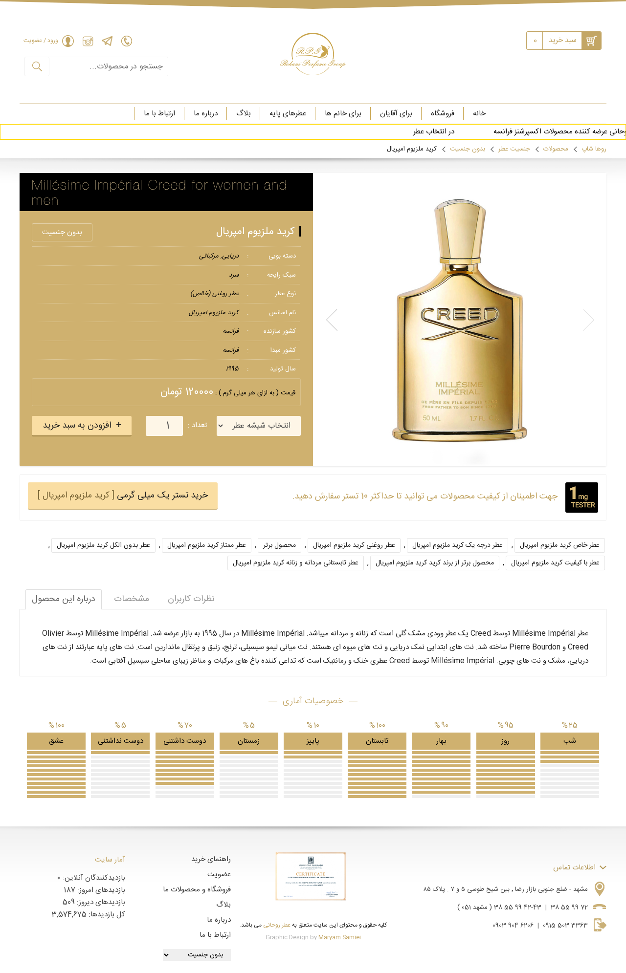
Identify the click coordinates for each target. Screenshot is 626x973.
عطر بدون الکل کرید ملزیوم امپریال (103, 545)
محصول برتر (279, 545)
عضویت (219, 874)
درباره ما (206, 114)
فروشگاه (442, 114)
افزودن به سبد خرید (77, 425)
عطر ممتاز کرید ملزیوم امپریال (206, 545)
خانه (479, 114)
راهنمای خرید (211, 859)
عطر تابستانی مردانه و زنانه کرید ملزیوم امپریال (295, 563)
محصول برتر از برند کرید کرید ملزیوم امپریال (435, 563)
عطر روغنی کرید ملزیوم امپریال (354, 545)
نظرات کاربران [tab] (191, 599)
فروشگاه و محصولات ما (197, 890)
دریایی (230, 256)
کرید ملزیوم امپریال (255, 231)
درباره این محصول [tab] (63, 599)
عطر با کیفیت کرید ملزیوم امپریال (555, 563)
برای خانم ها (343, 114)
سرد (234, 275)
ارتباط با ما (159, 114)
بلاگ (243, 114)
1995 (232, 369)
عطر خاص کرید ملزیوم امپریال (560, 545)
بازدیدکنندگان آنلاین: (93, 878)
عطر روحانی (277, 925)
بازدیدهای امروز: (100, 890)
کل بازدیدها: (106, 914)
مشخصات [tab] (131, 599)
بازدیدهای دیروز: (100, 902)
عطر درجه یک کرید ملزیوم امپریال (457, 545)
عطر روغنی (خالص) (214, 293)
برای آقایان (396, 114)
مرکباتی (209, 256)
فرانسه (231, 331)
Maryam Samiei (339, 937)
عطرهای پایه (287, 114)
